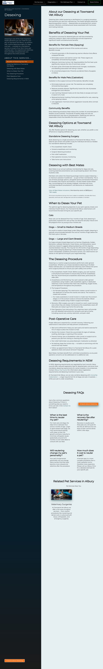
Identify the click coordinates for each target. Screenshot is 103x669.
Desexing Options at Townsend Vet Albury (17, 65)
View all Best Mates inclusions (59, 190)
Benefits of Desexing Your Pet (17, 61)
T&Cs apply (53, 192)
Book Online (94, 2)
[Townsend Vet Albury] (8, 2)
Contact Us (81, 2)
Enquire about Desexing (14, 661)
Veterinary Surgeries (61, 504)
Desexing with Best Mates (16, 68)
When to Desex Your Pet (15, 71)
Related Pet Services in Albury (73, 481)
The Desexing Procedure (15, 73)
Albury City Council (61, 370)
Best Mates (24, 48)
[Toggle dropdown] (44, 2)
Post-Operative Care (14, 76)
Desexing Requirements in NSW (18, 79)
